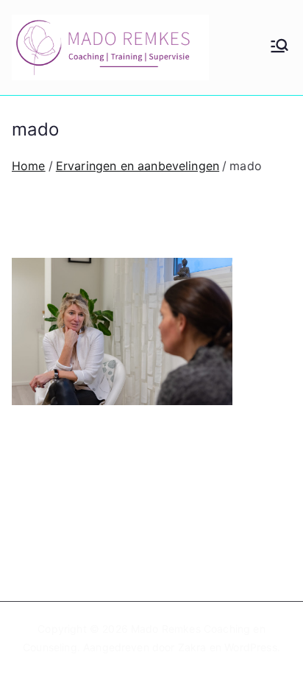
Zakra (192, 647)
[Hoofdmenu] (279, 47)
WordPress (250, 647)
